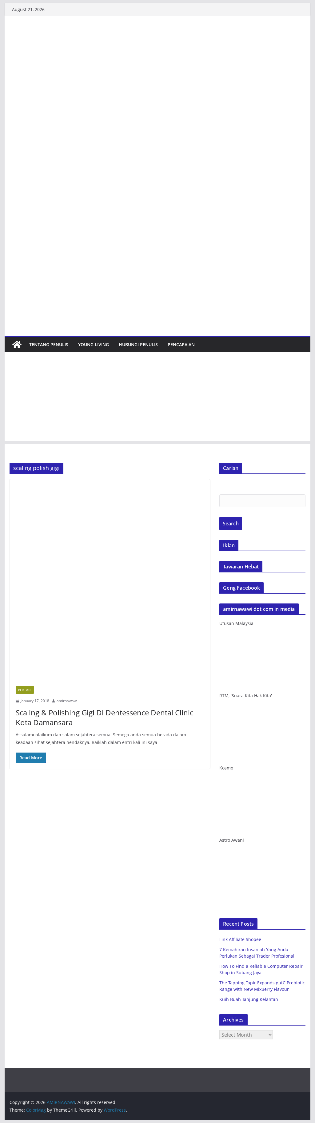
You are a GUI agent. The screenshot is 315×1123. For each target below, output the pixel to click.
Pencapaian (181, 344)
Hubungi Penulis (138, 344)
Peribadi (24, 690)
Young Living (93, 344)
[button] (110, 579)
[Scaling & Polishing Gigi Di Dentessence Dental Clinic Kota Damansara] (110, 579)
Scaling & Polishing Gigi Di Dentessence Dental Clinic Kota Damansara (104, 717)
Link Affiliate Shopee (240, 939)
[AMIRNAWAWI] (157, 34)
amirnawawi (67, 700)
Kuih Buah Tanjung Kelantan (248, 999)
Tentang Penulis (48, 344)
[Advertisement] (157, 398)
